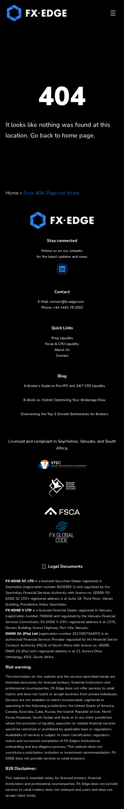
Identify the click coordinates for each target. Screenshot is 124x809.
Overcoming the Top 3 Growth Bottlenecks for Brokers (64, 414)
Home (12, 193)
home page (78, 135)
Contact (62, 355)
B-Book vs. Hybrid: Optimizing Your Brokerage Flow (64, 400)
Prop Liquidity (62, 338)
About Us (62, 349)
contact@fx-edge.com (67, 301)
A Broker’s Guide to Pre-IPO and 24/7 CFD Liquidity (64, 386)
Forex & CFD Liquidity (62, 344)
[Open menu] (113, 13)
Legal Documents (65, 566)
